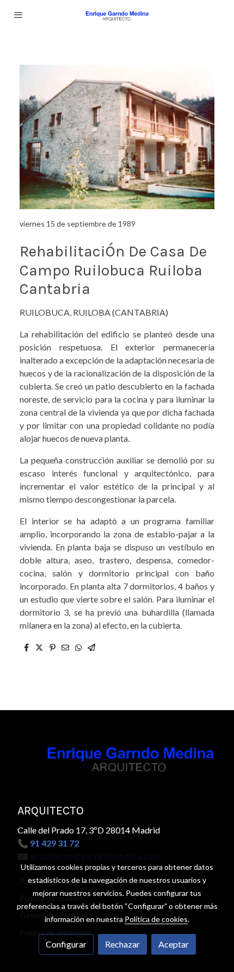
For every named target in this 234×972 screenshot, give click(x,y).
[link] (117, 14)
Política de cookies (156, 919)
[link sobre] (117, 763)
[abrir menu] (18, 15)
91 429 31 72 (54, 843)
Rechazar (122, 944)
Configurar (66, 944)
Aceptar (173, 944)
